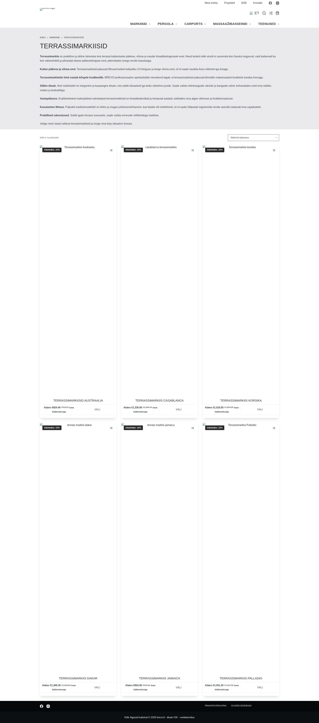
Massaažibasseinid (230, 24)
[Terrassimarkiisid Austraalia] (78, 269)
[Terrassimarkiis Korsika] (241, 269)
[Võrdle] (270, 13)
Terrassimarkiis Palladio (241, 678)
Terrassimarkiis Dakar (78, 678)
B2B (244, 2)
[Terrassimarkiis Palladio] (241, 547)
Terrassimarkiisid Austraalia (78, 400)
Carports (193, 24)
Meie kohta (211, 2)
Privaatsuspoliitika (215, 706)
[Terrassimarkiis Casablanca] (159, 269)
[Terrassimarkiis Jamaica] (159, 547)
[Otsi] (264, 13)
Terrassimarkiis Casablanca (159, 400)
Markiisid (138, 24)
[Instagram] (277, 3)
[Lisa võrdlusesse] (111, 150)
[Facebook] (270, 3)
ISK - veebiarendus (184, 717)
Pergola (166, 24)
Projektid (229, 2)
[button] (254, 13)
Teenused (267, 24)
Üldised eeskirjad (241, 706)
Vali (97, 409)
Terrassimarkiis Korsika (241, 400)
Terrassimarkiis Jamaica (159, 678)
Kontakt (257, 2)
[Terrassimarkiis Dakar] (78, 547)
